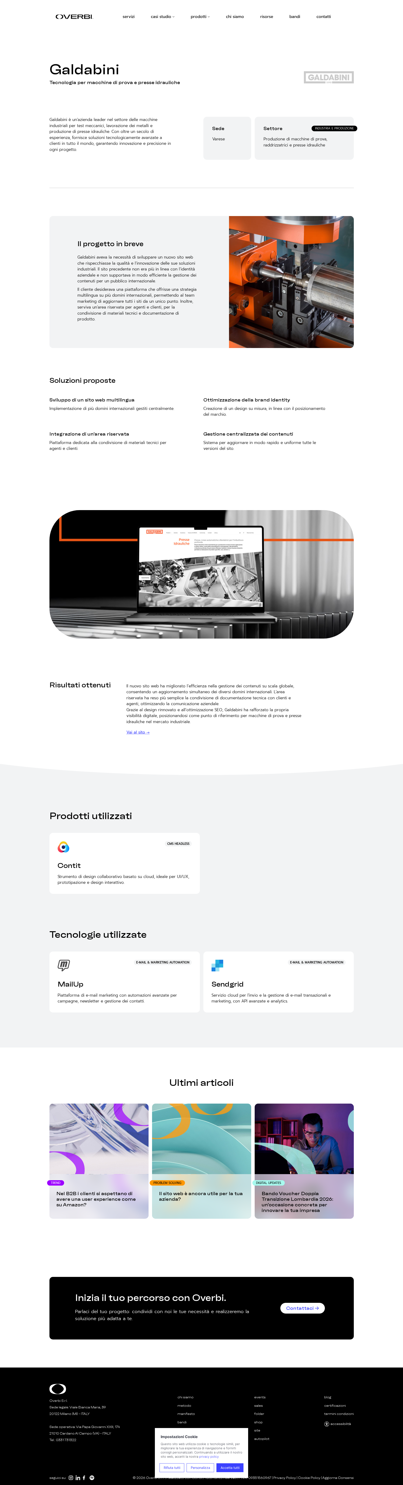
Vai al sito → (138, 732)
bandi (294, 17)
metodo (184, 1406)
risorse (266, 17)
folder (259, 1414)
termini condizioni (339, 1414)
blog (327, 1397)
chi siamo (235, 17)
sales (258, 1406)
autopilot (261, 1439)
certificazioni (335, 1406)
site (257, 1430)
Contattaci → (302, 1308)
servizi (129, 17)
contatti (323, 17)
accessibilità (340, 1424)
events (260, 1397)
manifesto (186, 1414)
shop (258, 1422)
